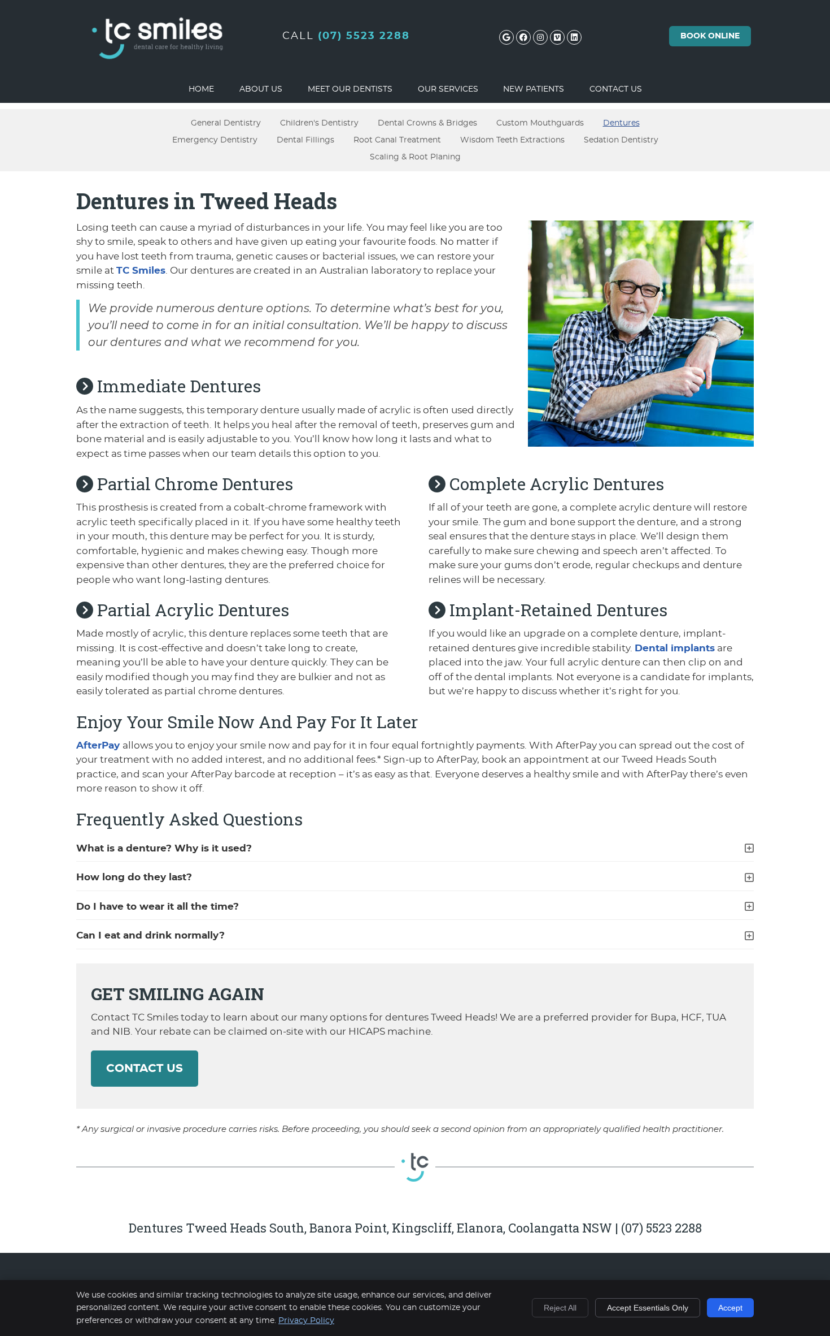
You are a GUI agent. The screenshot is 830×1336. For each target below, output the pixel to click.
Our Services (448, 89)
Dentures (621, 123)
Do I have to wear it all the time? (157, 906)
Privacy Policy (306, 1321)
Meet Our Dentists (350, 89)
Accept (730, 1307)
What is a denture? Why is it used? (164, 848)
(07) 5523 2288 (364, 36)
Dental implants (675, 648)
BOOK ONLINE (710, 36)
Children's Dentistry (319, 123)
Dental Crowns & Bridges (427, 123)
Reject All (560, 1307)
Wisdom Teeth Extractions (512, 140)
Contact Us (615, 89)
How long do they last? (134, 877)
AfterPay (99, 745)
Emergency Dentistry (214, 140)
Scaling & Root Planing (415, 157)
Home (201, 89)
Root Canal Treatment (397, 140)
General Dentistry (226, 123)
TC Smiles (140, 270)
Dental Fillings (305, 140)
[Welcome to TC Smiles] (158, 71)
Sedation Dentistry (621, 140)
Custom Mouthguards (540, 123)
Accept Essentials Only (647, 1307)
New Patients (533, 89)
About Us (260, 89)
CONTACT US (144, 1068)
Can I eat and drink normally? (150, 935)
